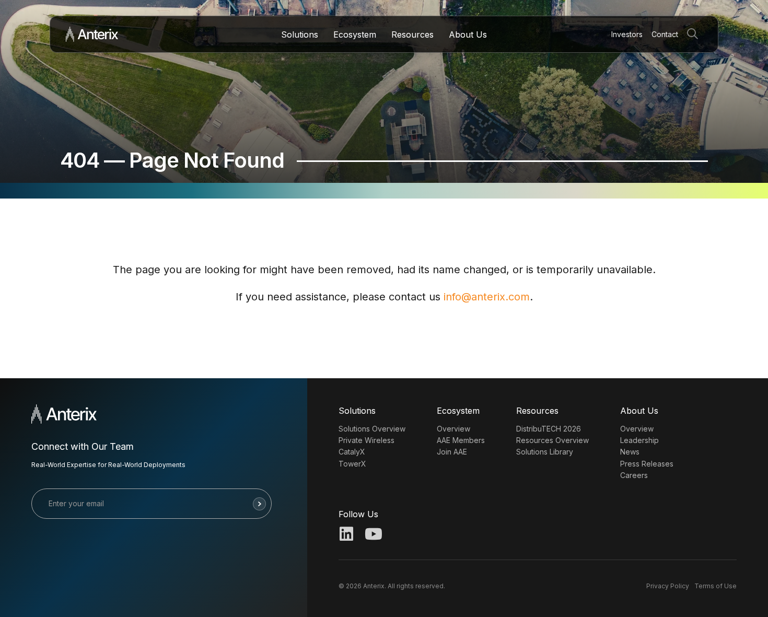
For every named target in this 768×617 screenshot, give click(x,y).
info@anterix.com (487, 296)
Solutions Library (544, 451)
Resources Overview (552, 440)
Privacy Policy (667, 586)
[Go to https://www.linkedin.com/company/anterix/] (346, 535)
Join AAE (452, 451)
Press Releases (646, 463)
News (629, 451)
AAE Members (461, 440)
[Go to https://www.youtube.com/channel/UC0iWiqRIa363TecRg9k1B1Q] (372, 535)
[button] (694, 34)
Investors (627, 34)
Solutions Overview (372, 428)
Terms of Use (715, 586)
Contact (664, 34)
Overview (453, 428)
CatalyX (352, 451)
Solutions (299, 34)
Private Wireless (366, 440)
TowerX (352, 463)
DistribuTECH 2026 (548, 428)
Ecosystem (354, 34)
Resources (412, 34)
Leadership (639, 440)
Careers (634, 475)
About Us (468, 34)
